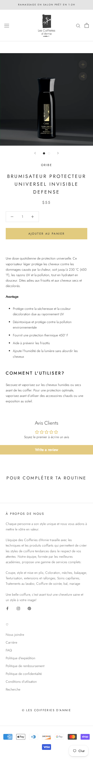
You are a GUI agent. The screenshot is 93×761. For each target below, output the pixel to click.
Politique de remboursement (25, 666)
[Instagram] (18, 608)
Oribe (46, 165)
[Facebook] (7, 608)
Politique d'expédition (20, 658)
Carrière (11, 642)
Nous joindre (15, 634)
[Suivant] (58, 153)
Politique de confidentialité (24, 673)
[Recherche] (78, 25)
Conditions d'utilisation (21, 681)
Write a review (46, 449)
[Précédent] (35, 153)
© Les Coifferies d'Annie (46, 710)
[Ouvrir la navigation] (6, 25)
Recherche (13, 689)
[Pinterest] (29, 608)
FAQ (9, 650)
